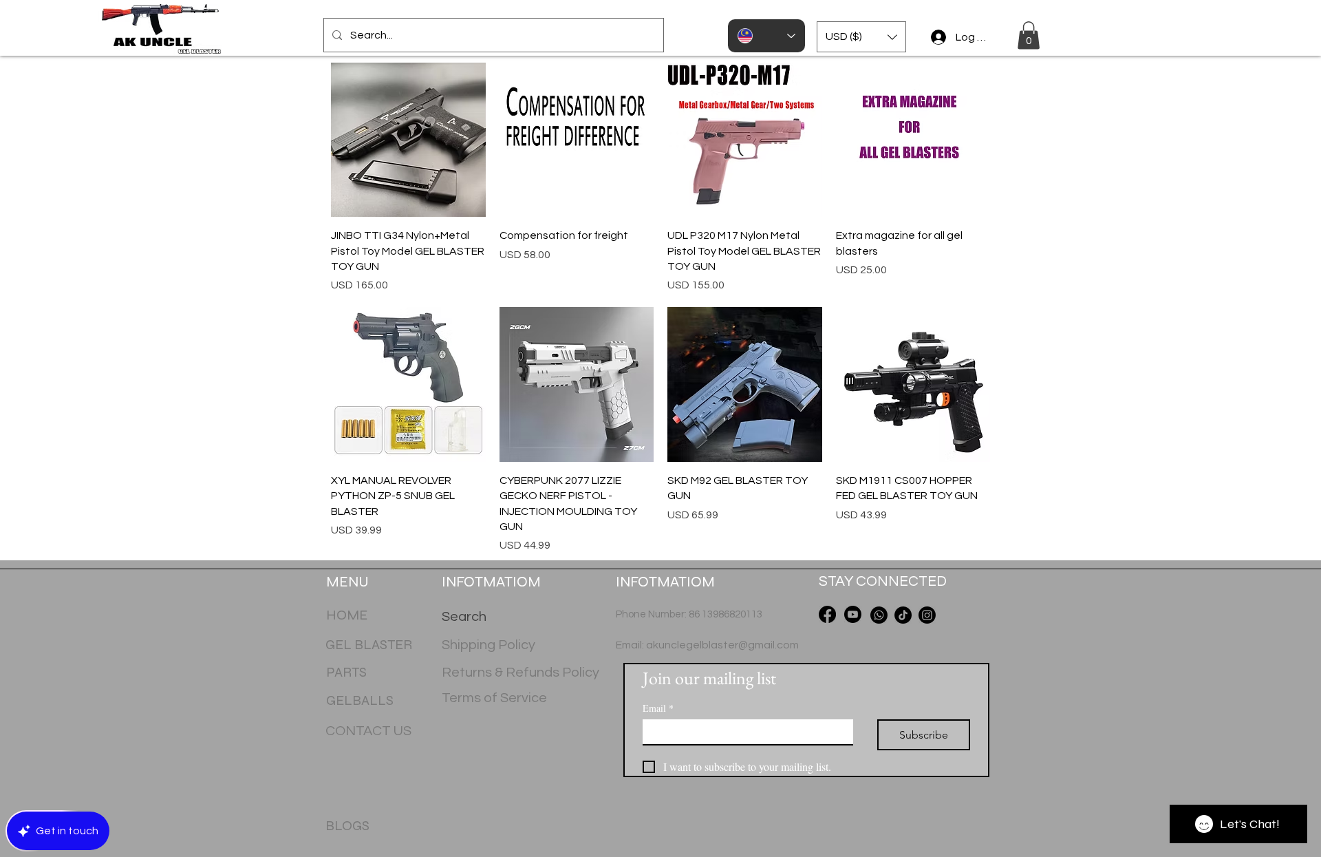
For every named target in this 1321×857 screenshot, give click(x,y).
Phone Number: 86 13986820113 (689, 614)
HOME (346, 615)
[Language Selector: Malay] (766, 35)
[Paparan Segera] (408, 140)
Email (658, 708)
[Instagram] (927, 615)
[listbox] (861, 36)
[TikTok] (903, 615)
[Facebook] (827, 614)
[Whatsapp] (879, 615)
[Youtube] (852, 614)
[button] (861, 36)
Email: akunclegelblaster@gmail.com (707, 644)
